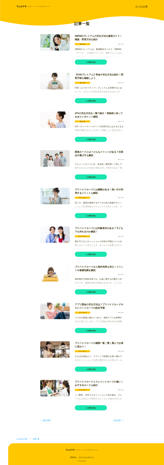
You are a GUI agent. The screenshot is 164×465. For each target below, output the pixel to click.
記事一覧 (36, 439)
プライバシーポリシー (86, 457)
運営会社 (73, 457)
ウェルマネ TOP (21, 439)
